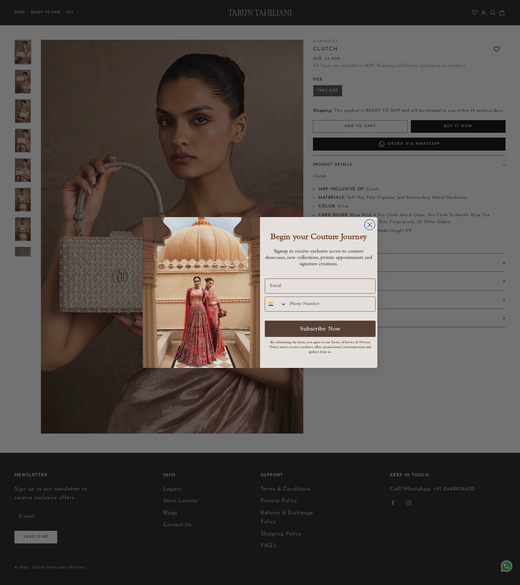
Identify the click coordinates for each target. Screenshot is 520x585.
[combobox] (276, 304)
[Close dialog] (369, 224)
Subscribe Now (320, 328)
